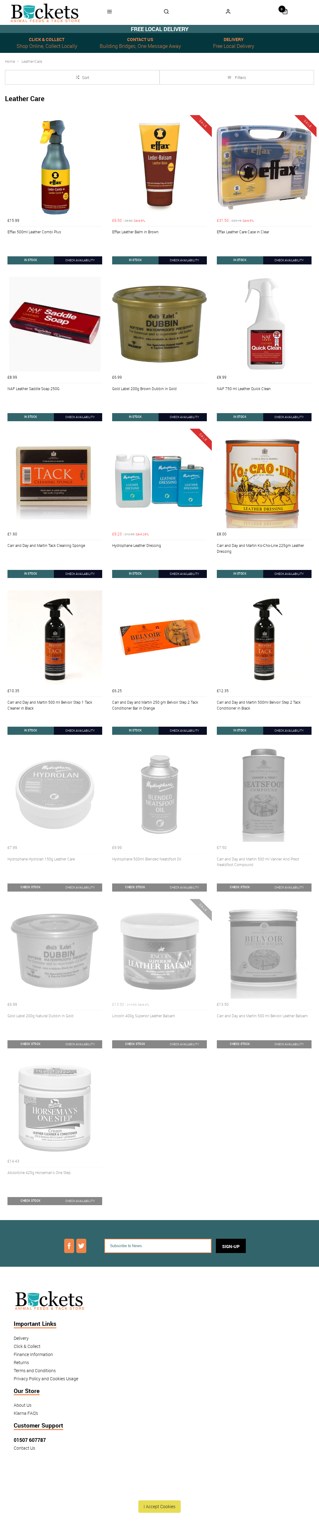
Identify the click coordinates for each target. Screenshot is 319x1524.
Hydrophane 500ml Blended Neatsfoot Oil (146, 858)
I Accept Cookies (159, 1506)
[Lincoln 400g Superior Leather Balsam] (159, 951)
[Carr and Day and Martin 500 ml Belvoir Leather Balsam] (264, 951)
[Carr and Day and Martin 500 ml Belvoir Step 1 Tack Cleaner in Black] (54, 637)
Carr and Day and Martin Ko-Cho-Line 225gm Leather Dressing (260, 548)
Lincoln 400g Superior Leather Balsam (143, 1015)
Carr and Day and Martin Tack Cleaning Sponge (46, 545)
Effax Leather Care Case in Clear (243, 231)
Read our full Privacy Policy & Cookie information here (159, 1492)
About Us (22, 1405)
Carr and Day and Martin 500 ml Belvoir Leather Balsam (262, 1015)
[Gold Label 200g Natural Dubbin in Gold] (54, 951)
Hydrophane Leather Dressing (136, 545)
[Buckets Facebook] (69, 1246)
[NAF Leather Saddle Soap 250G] (54, 324)
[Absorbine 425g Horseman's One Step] (54, 1108)
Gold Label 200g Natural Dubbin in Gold (40, 1015)
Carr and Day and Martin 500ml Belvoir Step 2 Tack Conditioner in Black (259, 705)
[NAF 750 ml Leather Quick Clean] (264, 324)
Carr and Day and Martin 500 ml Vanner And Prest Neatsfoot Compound (258, 861)
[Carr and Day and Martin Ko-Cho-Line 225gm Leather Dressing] (264, 481)
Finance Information (33, 1354)
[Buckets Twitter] (81, 1246)
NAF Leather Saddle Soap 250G (33, 388)
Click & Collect (27, 1346)
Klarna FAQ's (26, 1413)
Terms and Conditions (35, 1370)
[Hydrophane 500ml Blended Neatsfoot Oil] (159, 794)
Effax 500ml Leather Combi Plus (34, 231)
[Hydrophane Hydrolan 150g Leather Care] (54, 794)
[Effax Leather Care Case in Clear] (264, 167)
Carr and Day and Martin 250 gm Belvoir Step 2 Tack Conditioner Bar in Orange (155, 705)
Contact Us (24, 1448)
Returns (21, 1362)
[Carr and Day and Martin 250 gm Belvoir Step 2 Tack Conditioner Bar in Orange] (159, 637)
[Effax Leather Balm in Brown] (159, 167)
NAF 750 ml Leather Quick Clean (244, 388)
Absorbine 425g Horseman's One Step (39, 1172)
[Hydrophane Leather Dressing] (159, 481)
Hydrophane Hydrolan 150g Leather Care (41, 858)
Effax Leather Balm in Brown (135, 231)
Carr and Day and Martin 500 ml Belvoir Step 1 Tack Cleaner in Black (49, 705)
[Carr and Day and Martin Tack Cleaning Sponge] (54, 481)
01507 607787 (30, 1440)
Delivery (21, 1338)
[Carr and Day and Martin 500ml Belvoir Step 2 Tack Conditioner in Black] (264, 637)
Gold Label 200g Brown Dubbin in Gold (144, 388)
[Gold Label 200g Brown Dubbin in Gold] (159, 324)
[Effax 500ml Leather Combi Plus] (54, 167)
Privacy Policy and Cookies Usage (46, 1379)
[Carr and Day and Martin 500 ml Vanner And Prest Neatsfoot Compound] (264, 794)
